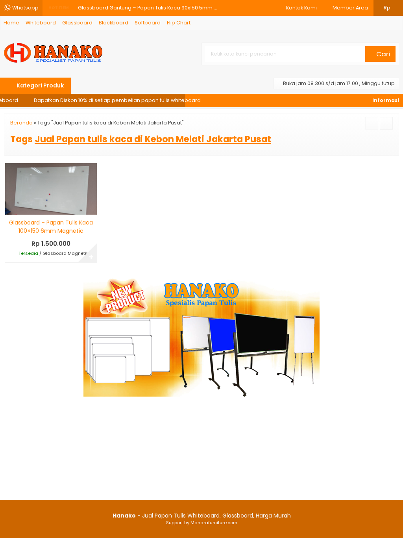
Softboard (148, 22)
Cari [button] (382, 54)
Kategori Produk (39, 85)
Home (11, 22)
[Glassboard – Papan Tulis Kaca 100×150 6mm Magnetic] (51, 189)
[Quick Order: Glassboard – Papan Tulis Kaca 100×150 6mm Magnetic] (10, 207)
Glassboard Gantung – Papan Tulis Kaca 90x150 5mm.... (147, 5)
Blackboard (113, 22)
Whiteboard (41, 22)
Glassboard (77, 22)
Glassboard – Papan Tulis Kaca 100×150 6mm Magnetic (51, 227)
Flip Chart (178, 22)
